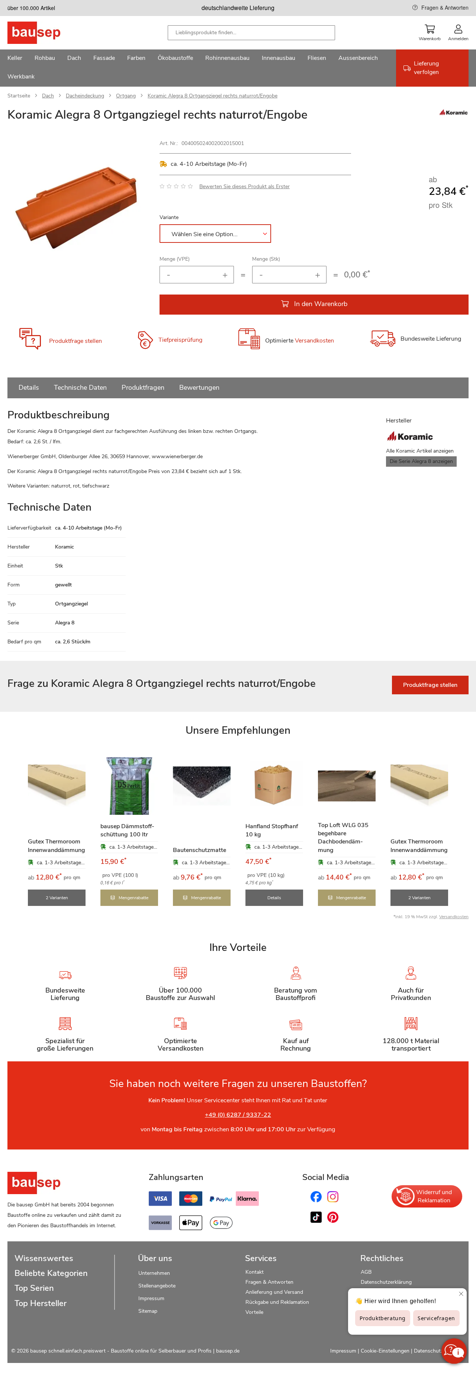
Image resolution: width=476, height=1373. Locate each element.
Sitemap (147, 1311)
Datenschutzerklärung (386, 1282)
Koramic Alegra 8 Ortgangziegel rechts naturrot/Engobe (212, 95)
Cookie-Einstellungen (385, 1350)
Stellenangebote (157, 1285)
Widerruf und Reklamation (434, 1196)
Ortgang (126, 95)
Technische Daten (80, 387)
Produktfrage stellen (75, 341)
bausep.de (227, 1350)
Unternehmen (154, 1273)
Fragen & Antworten (445, 7)
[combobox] (251, 32)
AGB (366, 1272)
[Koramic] (454, 114)
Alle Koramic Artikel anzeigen (420, 450)
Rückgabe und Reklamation (277, 1302)
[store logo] (45, 33)
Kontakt (254, 1272)
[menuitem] (14, 58)
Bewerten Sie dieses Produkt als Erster (244, 186)
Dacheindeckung (85, 95)
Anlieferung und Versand (274, 1292)
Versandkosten (314, 341)
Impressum (151, 1298)
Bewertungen (199, 387)
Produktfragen (143, 387)
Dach (48, 95)
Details (29, 387)
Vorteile (254, 1312)
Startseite (18, 95)
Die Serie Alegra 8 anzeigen (421, 461)
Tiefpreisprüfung (180, 340)
